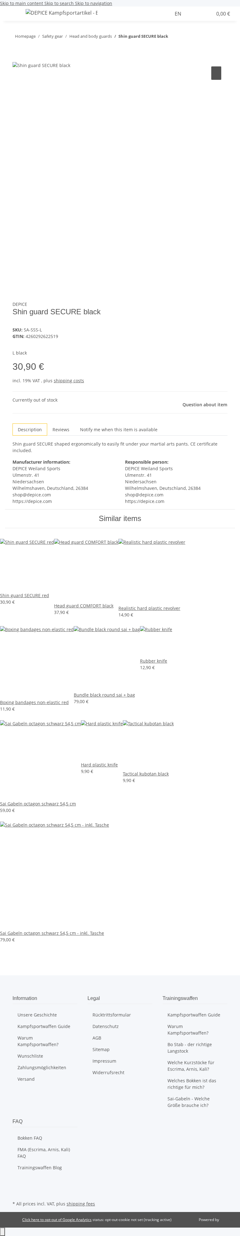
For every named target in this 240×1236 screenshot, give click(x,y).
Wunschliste (30, 1056)
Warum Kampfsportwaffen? (38, 1041)
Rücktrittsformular (111, 1015)
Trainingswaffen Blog (40, 1168)
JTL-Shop (227, 1219)
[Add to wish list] (216, 73)
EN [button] (178, 13)
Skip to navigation (93, 3)
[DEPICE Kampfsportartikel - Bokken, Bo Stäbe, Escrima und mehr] (62, 13)
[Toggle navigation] (13, 14)
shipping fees (81, 1204)
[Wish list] (205, 13)
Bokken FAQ (30, 1138)
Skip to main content (22, 3)
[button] (168, 13)
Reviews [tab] (60, 429)
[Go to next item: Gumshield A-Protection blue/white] (173, 37)
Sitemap (101, 1049)
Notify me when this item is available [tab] (119, 429)
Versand (26, 1079)
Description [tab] (30, 429)
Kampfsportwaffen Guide (44, 1026)
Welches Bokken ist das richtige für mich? (192, 1084)
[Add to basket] (17, 58)
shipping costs (69, 381)
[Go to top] (2, 1232)
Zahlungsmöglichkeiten (42, 1067)
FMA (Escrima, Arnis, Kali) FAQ (44, 1153)
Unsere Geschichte (37, 1015)
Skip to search (59, 3)
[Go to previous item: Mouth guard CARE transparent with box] (184, 37)
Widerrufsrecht (108, 1072)
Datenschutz (105, 1026)
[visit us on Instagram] (17, 1192)
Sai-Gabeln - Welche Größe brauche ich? (189, 1102)
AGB (96, 1038)
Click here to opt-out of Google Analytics (57, 1219)
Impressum (104, 1061)
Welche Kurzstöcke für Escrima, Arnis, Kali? (191, 1066)
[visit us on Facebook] (17, 1184)
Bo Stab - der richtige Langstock (190, 1047)
